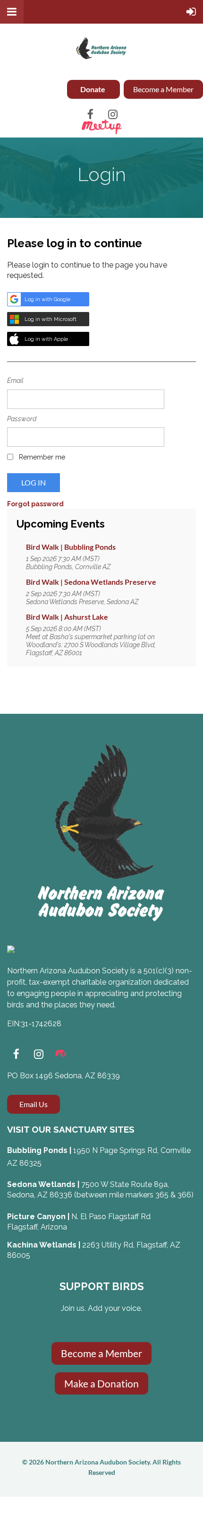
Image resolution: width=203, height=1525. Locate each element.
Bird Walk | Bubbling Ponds (71, 546)
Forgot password (35, 504)
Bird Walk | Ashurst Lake (67, 616)
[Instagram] (112, 114)
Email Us (33, 1104)
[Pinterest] (60, 1053)
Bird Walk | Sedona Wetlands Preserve (91, 581)
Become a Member (163, 89)
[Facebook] (90, 114)
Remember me (42, 457)
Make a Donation (101, 1383)
